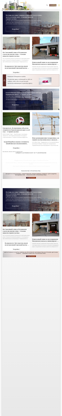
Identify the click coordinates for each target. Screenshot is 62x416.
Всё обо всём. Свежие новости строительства (12, 151)
